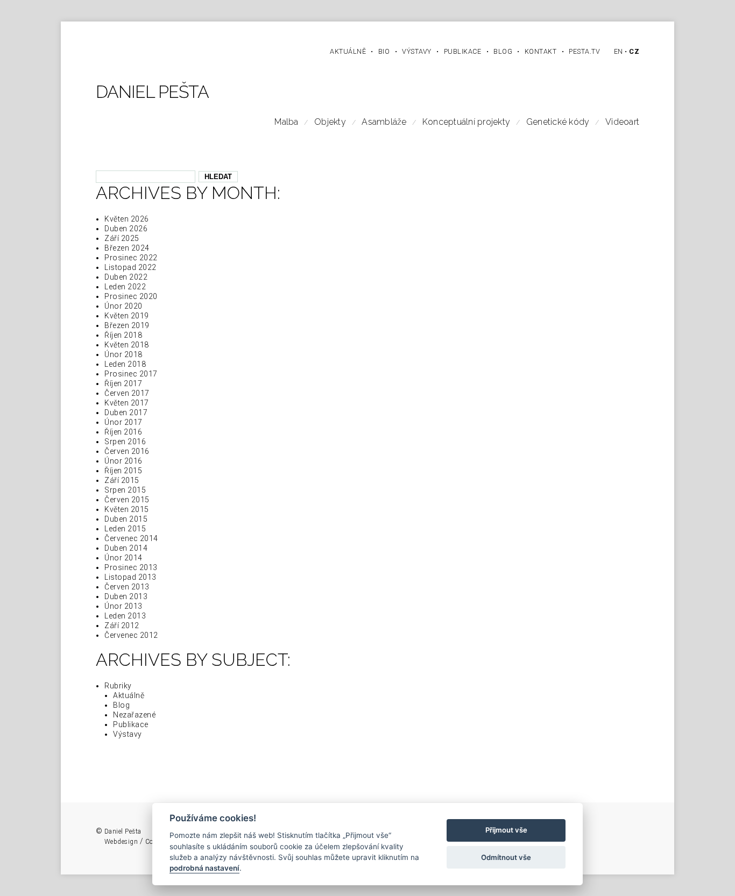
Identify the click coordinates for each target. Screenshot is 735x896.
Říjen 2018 (123, 335)
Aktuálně (128, 695)
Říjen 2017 (123, 383)
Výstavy (127, 734)
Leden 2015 (125, 528)
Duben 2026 (125, 228)
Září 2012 (121, 625)
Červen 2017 (127, 393)
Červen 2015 (127, 499)
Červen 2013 (127, 586)
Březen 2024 (127, 248)
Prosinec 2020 (131, 296)
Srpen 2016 (125, 441)
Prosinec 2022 (131, 257)
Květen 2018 (126, 344)
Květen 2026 (126, 219)
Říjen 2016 (123, 432)
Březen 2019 (127, 325)
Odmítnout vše (506, 857)
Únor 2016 (123, 461)
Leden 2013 (125, 615)
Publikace (131, 724)
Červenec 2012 (131, 635)
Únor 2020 (123, 306)
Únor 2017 (123, 422)
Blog (121, 705)
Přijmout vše (506, 830)
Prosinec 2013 (131, 567)
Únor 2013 (123, 606)
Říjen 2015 (123, 470)
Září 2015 (121, 480)
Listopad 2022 (130, 267)
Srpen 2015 (125, 490)
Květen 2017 (126, 403)
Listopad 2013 (130, 577)
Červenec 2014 (131, 538)
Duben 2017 (125, 412)
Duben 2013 (125, 596)
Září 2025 (121, 238)
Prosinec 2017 (131, 373)
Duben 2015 (125, 519)
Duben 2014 (125, 548)
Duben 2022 (125, 277)
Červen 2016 (127, 451)
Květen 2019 (126, 315)
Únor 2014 (123, 557)
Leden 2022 (125, 286)
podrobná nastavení (204, 868)
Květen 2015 (126, 509)
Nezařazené (134, 714)
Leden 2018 (125, 364)
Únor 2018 (123, 354)
